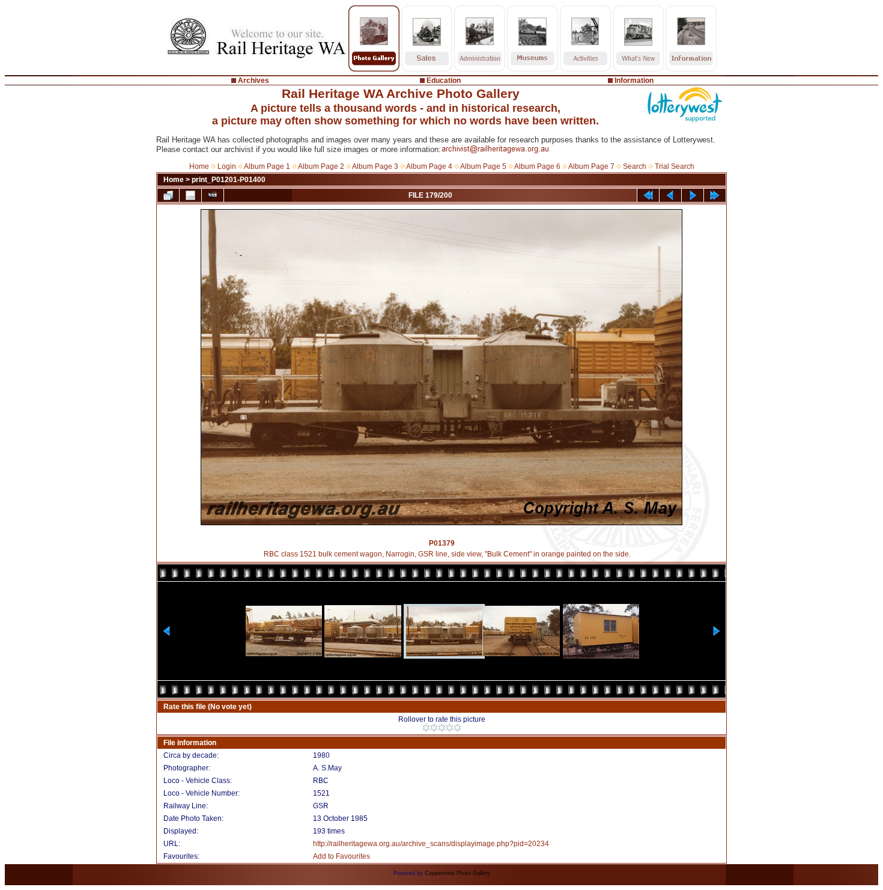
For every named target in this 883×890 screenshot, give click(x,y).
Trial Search (674, 166)
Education (443, 80)
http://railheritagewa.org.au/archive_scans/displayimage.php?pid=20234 (431, 844)
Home (199, 166)
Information (634, 80)
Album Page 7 (591, 166)
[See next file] (692, 195)
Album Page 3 (375, 166)
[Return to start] (648, 195)
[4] (450, 728)
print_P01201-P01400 (229, 179)
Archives (253, 80)
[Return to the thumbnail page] (168, 195)
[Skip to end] (715, 195)
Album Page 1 (267, 166)
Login (226, 166)
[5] (457, 728)
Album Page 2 (321, 166)
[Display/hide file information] (190, 195)
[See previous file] (670, 195)
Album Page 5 (483, 166)
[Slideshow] (212, 195)
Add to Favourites (341, 856)
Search (634, 166)
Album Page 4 (429, 166)
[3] (442, 728)
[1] (426, 728)
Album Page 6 (537, 166)
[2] (434, 728)
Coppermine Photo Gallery (457, 873)
